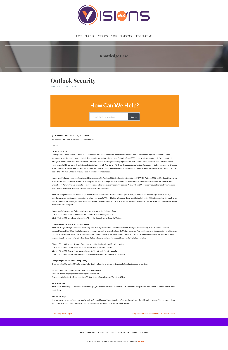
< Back (55, 145)
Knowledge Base (143, 36)
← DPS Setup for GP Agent (61, 313)
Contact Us (126, 36)
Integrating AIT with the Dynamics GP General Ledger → (154, 313)
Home (79, 36)
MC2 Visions (71, 86)
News (114, 36)
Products (103, 36)
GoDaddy (140, 341)
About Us (89, 36)
